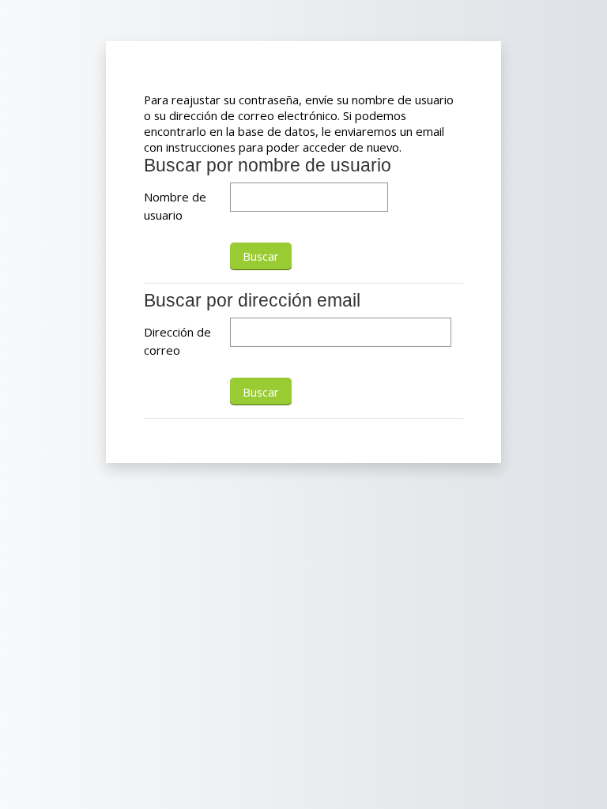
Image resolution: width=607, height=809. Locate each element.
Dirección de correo (177, 340)
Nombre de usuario (175, 205)
